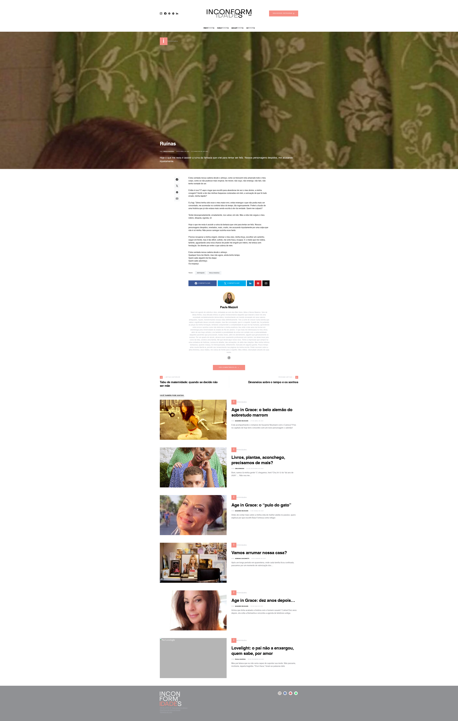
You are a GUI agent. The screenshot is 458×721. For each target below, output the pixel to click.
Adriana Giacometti (242, 558)
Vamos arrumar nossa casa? (259, 553)
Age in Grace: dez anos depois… (263, 600)
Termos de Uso (166, 712)
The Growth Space (179, 708)
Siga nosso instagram (282, 13)
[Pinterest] (169, 13)
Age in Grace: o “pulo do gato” (261, 505)
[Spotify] (173, 13)
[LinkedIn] (177, 13)
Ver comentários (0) (228, 367)
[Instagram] (161, 13)
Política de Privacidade (170, 710)
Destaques (200, 273)
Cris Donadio (239, 468)
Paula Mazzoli (168, 151)
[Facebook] (165, 13)
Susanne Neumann (241, 421)
